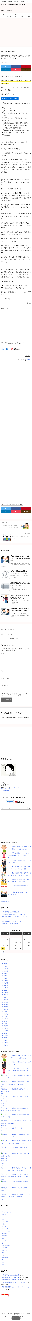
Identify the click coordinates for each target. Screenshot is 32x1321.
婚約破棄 (10, 1)
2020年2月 (5, 1035)
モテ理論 (4, 1236)
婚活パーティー (24, 1)
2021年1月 (5, 1009)
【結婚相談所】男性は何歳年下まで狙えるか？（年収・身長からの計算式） (19, 874)
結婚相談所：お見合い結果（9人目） (18, 1097)
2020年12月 (5, 1011)
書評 (3, 1252)
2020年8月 (5, 1021)
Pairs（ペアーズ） (7, 1212)
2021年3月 (5, 1004)
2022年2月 (5, 990)
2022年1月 (5, 992)
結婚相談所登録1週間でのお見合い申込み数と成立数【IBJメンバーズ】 (19, 1083)
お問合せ (16, 787)
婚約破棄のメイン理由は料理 (19, 1188)
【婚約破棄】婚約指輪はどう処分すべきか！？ (19, 1135)
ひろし (28, 360)
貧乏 (3, 1259)
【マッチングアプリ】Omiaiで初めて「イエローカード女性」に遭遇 (19, 868)
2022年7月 (5, 983)
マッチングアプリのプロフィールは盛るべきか (19, 1122)
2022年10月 (5, 975)
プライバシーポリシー (7, 788)
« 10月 (2, 952)
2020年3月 (5, 1033)
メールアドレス (5, 678)
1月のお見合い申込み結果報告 (20, 885)
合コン (4, 1240)
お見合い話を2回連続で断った (20, 1147)
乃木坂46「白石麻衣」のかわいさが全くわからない (19, 893)
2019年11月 (5, 1042)
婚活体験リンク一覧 (17, 1128)
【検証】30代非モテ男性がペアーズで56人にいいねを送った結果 (19, 1142)
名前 (2, 671)
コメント (3, 653)
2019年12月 (5, 1040)
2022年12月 (5, 973)
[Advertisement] (16, 31)
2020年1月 (5, 1038)
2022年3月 (5, 987)
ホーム (4, 51)
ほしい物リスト (5, 790)
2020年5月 (5, 1028)
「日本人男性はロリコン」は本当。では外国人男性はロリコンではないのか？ (19, 855)
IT (2, 1209)
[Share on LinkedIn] (6, 69)
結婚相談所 (16, 1)
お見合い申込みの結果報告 (18, 571)
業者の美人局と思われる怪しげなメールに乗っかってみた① (19, 1109)
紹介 (3, 1255)
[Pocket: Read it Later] (16, 69)
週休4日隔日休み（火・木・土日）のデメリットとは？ (15, 918)
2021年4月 (5, 1002)
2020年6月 (5, 1026)
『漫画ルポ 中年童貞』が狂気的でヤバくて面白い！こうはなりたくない (19, 848)
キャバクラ (5, 1221)
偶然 (3, 1238)
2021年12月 (5, 995)
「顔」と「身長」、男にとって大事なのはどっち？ (19, 861)
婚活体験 (4, 1)
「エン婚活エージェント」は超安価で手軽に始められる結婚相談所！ (20, 558)
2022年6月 (5, 985)
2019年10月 (5, 1045)
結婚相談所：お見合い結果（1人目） (18, 1116)
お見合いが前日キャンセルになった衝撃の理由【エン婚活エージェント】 (19, 1175)
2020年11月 (5, 1014)
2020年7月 (5, 1023)
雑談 (3, 1264)
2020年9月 (5, 1018)
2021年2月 (5, 1007)
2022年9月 (5, 978)
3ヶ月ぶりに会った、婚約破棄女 (20, 1181)
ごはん (4, 1224)
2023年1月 (5, 971)
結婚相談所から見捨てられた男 (10, 912)
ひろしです (5, 1228)
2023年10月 (5, 964)
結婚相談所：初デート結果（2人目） (18, 1155)
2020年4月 (5, 1030)
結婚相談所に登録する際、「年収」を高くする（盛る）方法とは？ (19, 880)
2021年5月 (5, 999)
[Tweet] (6, 66)
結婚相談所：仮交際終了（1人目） (18, 1090)
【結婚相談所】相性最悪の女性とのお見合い (14, 914)
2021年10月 (5, 997)
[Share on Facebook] (16, 66)
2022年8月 (5, 980)
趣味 (3, 1262)
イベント (4, 1216)
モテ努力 (4, 1233)
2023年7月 (5, 966)
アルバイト (5, 1214)
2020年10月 (5, 1016)
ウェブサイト (4, 685)
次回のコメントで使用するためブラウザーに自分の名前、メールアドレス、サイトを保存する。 (16, 694)
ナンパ (4, 1226)
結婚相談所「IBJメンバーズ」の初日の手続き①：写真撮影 (19, 1195)
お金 (3, 1219)
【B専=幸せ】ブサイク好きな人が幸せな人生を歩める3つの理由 (19, 1169)
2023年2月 (5, 968)
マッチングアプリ (7, 1231)
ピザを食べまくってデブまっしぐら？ (12, 921)
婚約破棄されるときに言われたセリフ (19, 1077)
